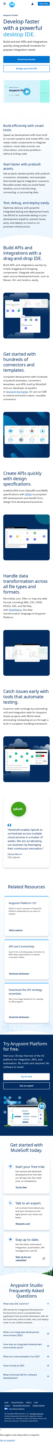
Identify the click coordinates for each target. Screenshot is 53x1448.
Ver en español (7, 1444)
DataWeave (15, 614)
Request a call (23, 1228)
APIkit (28, 498)
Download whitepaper (19, 978)
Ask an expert (27, 1090)
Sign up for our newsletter (23, 1263)
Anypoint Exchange (17, 396)
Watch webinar (16, 934)
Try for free (26, 1081)
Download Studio (27, 59)
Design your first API (26, 68)
